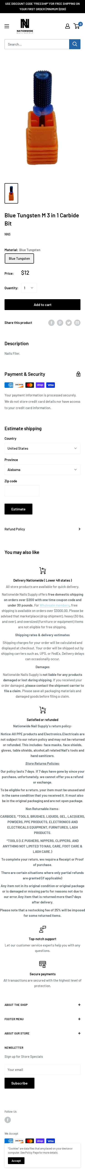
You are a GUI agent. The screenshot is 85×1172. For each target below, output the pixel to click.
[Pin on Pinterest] (60, 322)
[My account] (67, 26)
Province (11, 460)
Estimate (18, 509)
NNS (7, 234)
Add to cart (42, 304)
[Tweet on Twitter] (69, 322)
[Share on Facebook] (51, 322)
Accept (16, 1160)
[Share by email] (77, 322)
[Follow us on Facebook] (8, 1120)
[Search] (74, 44)
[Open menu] (7, 26)
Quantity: (11, 288)
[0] (77, 26)
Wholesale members (55, 605)
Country (10, 438)
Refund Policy (15, 529)
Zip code (11, 481)
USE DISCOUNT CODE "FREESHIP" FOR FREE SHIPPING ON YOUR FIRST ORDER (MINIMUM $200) (42, 6)
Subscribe (19, 1083)
